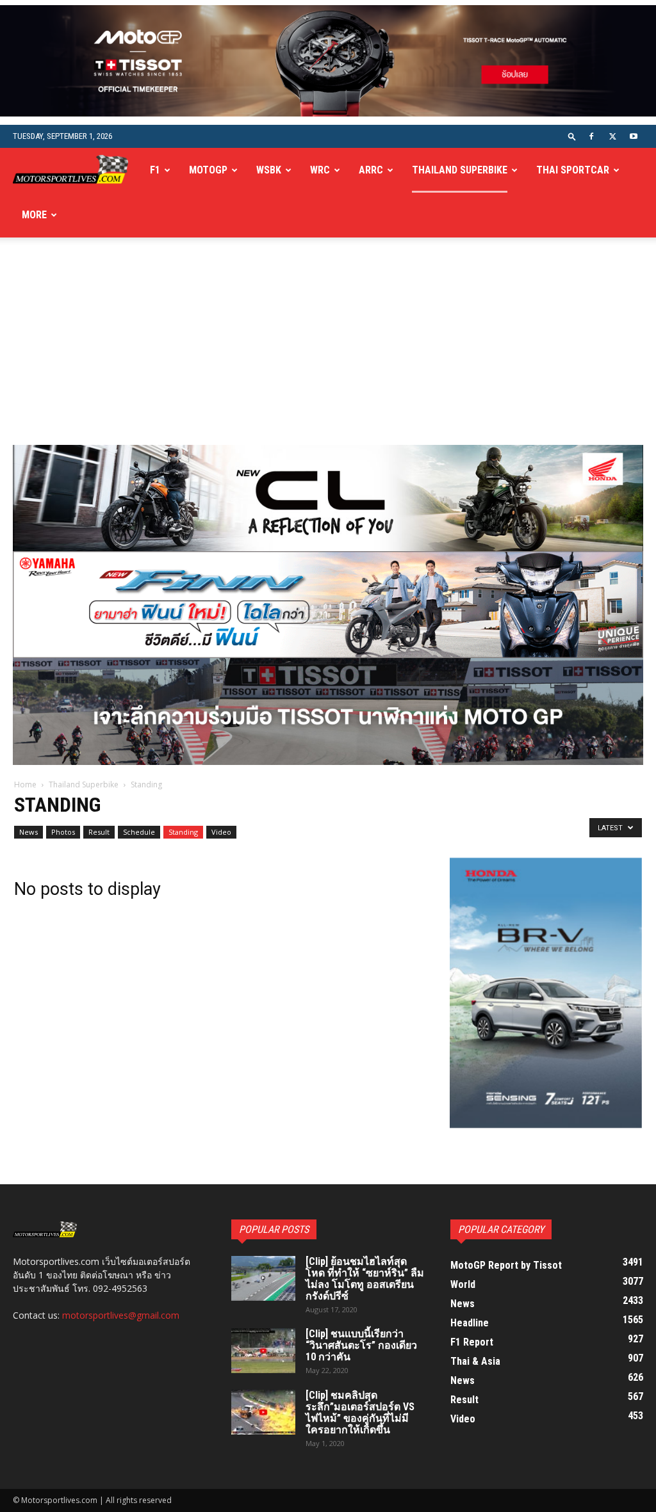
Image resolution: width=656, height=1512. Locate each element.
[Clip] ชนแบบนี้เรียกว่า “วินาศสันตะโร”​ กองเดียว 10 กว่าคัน (361, 1345)
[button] (572, 136)
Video (221, 832)
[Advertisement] (328, 348)
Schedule (139, 832)
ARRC (371, 170)
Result (99, 832)
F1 (155, 170)
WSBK (268, 170)
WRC (320, 170)
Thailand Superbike (459, 170)
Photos (63, 832)
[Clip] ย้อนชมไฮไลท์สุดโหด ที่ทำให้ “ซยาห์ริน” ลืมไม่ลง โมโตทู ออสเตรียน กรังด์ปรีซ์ (365, 1278)
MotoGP (208, 170)
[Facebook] (591, 136)
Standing (183, 832)
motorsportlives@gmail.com (120, 1315)
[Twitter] (612, 136)
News (28, 832)
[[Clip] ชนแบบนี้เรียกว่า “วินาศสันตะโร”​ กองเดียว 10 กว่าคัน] (263, 1350)
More (34, 215)
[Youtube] (633, 136)
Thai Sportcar (572, 170)
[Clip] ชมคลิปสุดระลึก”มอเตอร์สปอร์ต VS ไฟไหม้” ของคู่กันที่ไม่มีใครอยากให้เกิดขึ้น (360, 1412)
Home (25, 784)
